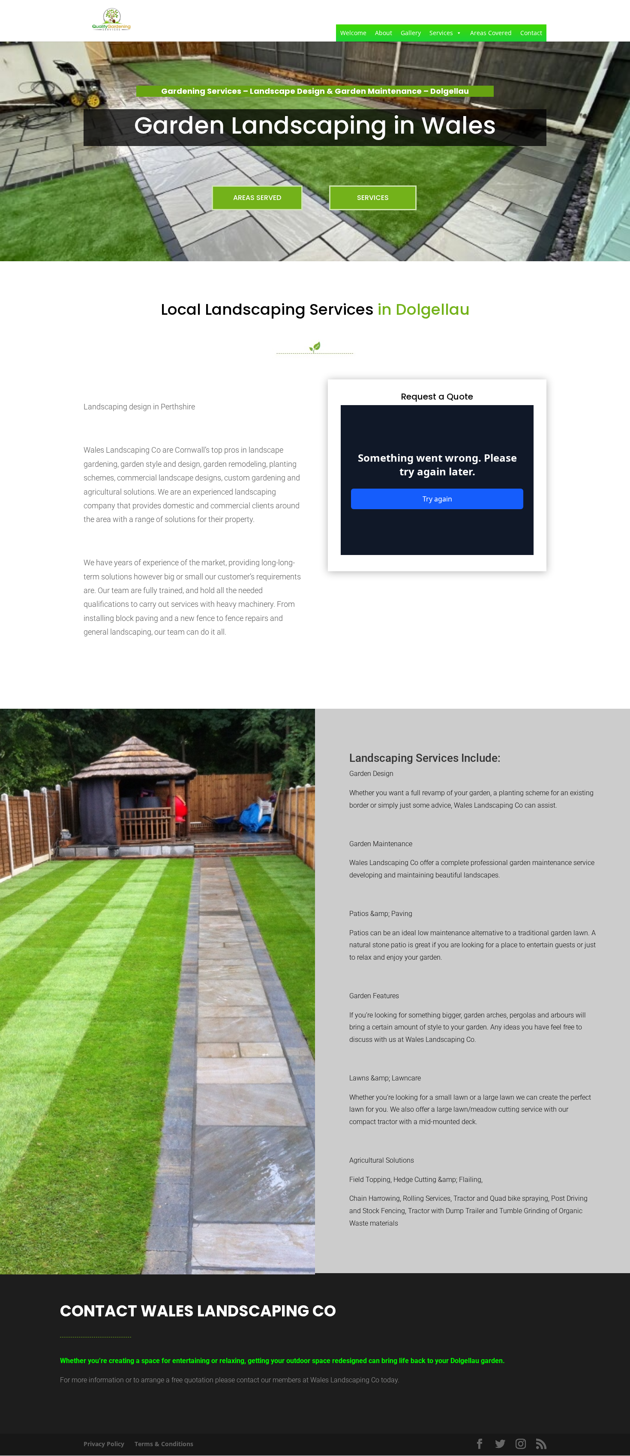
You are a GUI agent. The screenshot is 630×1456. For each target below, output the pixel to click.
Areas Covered (491, 33)
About (383, 33)
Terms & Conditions (164, 1444)
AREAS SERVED (257, 198)
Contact (531, 33)
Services (441, 33)
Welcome (353, 33)
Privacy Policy (104, 1444)
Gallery (411, 33)
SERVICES (373, 198)
